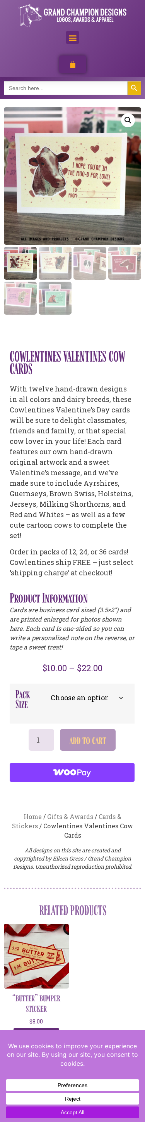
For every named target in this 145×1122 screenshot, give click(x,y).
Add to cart (88, 740)
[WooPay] (72, 772)
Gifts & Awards (70, 816)
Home (33, 816)
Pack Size (22, 699)
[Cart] (72, 64)
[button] (72, 37)
